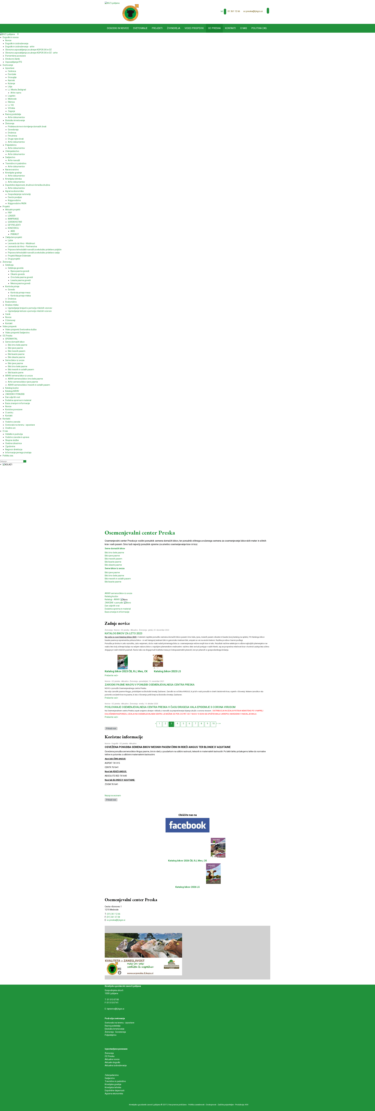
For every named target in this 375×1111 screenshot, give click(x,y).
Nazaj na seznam (113, 795)
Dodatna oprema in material (118, 609)
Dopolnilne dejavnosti (114, 1090)
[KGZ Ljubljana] (112, 3)
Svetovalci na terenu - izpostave (119, 1023)
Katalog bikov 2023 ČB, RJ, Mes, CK (126, 671)
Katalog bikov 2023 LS (167, 671)
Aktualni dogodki (112, 1062)
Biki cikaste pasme (113, 565)
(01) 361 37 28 (113, 917)
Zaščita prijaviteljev (226, 1105)
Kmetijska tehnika (113, 1087)
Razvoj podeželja (112, 1026)
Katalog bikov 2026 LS (187, 887)
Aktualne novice (112, 1059)
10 (213, 723)
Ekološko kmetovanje (114, 1029)
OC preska (125, 630)
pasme (118, 582)
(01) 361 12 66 (113, 914)
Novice (117, 630)
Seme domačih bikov (115, 548)
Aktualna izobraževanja (116, 1065)
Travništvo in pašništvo (115, 1081)
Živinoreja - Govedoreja (115, 1032)
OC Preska (109, 1056)
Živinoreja (109, 630)
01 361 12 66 (234, 11)
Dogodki (115, 744)
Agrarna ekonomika (114, 1093)
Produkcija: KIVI (241, 1105)
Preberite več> (111, 675)
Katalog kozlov (111, 596)
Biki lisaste (109, 582)
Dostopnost (211, 1105)
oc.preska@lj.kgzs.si (253, 11)
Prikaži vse (111, 728)
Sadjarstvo (110, 1078)
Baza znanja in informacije (117, 612)
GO (24, 461)
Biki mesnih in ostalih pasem (118, 578)
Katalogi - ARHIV (112, 599)
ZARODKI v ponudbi (114, 602)
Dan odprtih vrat (112, 606)
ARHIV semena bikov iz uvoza (118, 593)
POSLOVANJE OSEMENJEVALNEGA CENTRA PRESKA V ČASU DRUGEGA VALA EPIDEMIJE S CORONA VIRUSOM (170, 707)
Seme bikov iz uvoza (115, 568)
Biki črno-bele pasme (114, 552)
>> (219, 723)
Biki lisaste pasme (113, 562)
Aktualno (134, 630)
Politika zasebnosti (196, 1105)
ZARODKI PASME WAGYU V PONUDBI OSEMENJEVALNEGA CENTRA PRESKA (150, 684)
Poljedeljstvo (110, 1035)
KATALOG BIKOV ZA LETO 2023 (123, 633)
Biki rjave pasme (112, 555)
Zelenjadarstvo (112, 1075)
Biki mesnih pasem (113, 559)
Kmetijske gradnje (113, 1084)
